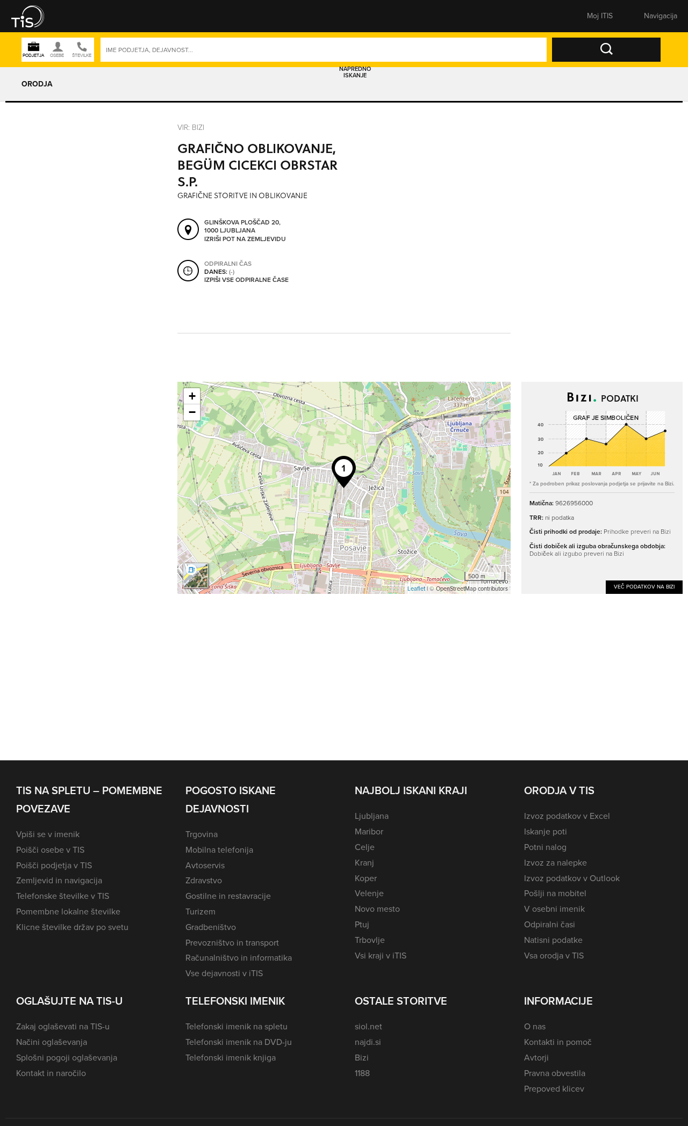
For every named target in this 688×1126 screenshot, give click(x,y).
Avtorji (536, 1057)
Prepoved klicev (554, 1089)
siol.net (368, 1026)
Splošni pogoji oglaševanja (66, 1057)
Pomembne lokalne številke (68, 911)
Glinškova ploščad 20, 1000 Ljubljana (242, 227)
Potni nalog (545, 847)
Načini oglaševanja (51, 1042)
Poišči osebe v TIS (50, 850)
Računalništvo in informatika (238, 957)
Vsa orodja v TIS (554, 955)
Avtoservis (205, 865)
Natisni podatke (553, 940)
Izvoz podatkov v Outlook (572, 878)
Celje (365, 847)
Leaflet (416, 588)
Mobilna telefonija (219, 850)
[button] (35, 16)
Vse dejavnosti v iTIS (224, 973)
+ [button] (192, 396)
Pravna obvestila (554, 1073)
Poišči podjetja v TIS (54, 865)
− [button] (192, 412)
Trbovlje (370, 940)
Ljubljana (372, 816)
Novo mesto (377, 909)
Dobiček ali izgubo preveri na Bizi (576, 553)
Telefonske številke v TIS (62, 896)
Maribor (369, 831)
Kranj (364, 862)
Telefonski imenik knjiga (230, 1057)
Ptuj (362, 924)
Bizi (362, 1057)
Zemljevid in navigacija (59, 880)
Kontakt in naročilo (51, 1073)
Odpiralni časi (549, 924)
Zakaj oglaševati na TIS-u (63, 1026)
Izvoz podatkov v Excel (567, 816)
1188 (362, 1073)
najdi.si (368, 1042)
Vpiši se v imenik (48, 834)
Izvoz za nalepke (555, 862)
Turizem (200, 911)
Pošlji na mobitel (555, 893)
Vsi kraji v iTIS (380, 955)
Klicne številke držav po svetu (72, 927)
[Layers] (195, 575)
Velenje (369, 893)
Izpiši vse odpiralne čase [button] (246, 280)
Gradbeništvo (210, 927)
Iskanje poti (545, 831)
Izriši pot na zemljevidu (245, 239)
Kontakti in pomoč (558, 1042)
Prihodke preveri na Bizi (637, 531)
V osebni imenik (554, 909)
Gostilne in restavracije (228, 896)
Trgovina (201, 834)
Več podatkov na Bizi (644, 587)
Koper (366, 878)
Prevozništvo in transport (232, 942)
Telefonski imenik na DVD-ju (238, 1042)
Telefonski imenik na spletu (236, 1026)
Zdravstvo (203, 880)
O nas (535, 1026)
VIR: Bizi (190, 127)
